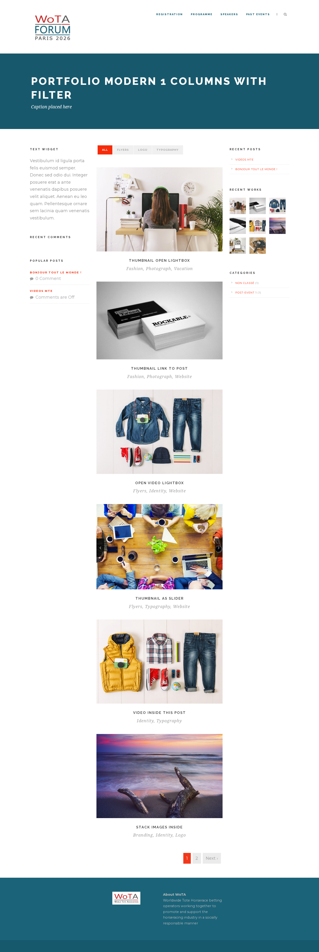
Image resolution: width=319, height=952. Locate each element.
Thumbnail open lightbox (159, 260)
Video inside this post (159, 713)
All (105, 149)
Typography (167, 149)
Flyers (123, 149)
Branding (143, 835)
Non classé (244, 283)
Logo (142, 149)
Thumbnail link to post (159, 368)
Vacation (183, 268)
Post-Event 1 (246, 292)
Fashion (134, 268)
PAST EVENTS (258, 14)
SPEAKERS (229, 14)
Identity (157, 490)
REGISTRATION (169, 14)
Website (183, 376)
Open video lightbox (159, 483)
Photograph (158, 268)
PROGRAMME (202, 14)
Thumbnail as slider (159, 598)
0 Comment (48, 278)
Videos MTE (41, 291)
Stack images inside (159, 827)
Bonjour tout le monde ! (56, 272)
